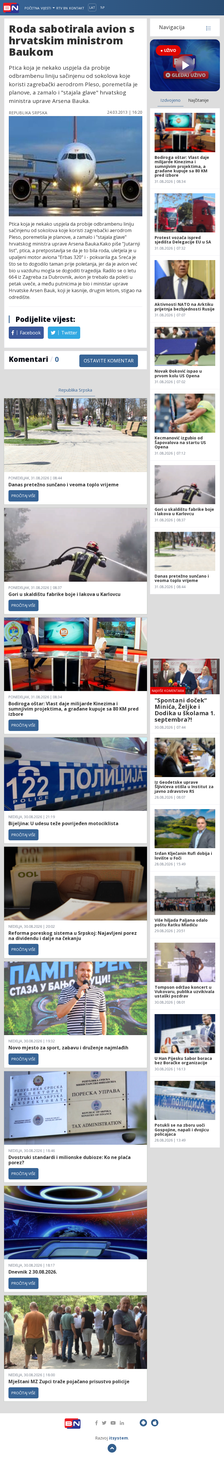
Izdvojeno (170, 100)
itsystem (118, 1438)
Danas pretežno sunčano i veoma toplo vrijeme (63, 484)
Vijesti (46, 8)
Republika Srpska (75, 390)
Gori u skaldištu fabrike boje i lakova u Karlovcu (64, 594)
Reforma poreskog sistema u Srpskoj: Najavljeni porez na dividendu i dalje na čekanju (72, 935)
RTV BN (62, 8)
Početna (31, 8)
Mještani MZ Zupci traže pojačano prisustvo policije (69, 1381)
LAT (92, 7)
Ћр (102, 7)
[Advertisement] (185, 626)
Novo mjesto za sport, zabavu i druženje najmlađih (68, 1047)
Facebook (30, 332)
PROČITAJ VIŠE (23, 495)
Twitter (68, 332)
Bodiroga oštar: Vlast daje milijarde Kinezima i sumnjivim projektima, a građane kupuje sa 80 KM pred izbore (73, 708)
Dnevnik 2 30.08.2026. (32, 1272)
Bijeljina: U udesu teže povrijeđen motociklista (63, 823)
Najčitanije (198, 100)
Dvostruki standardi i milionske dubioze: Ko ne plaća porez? (69, 1160)
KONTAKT (76, 8)
